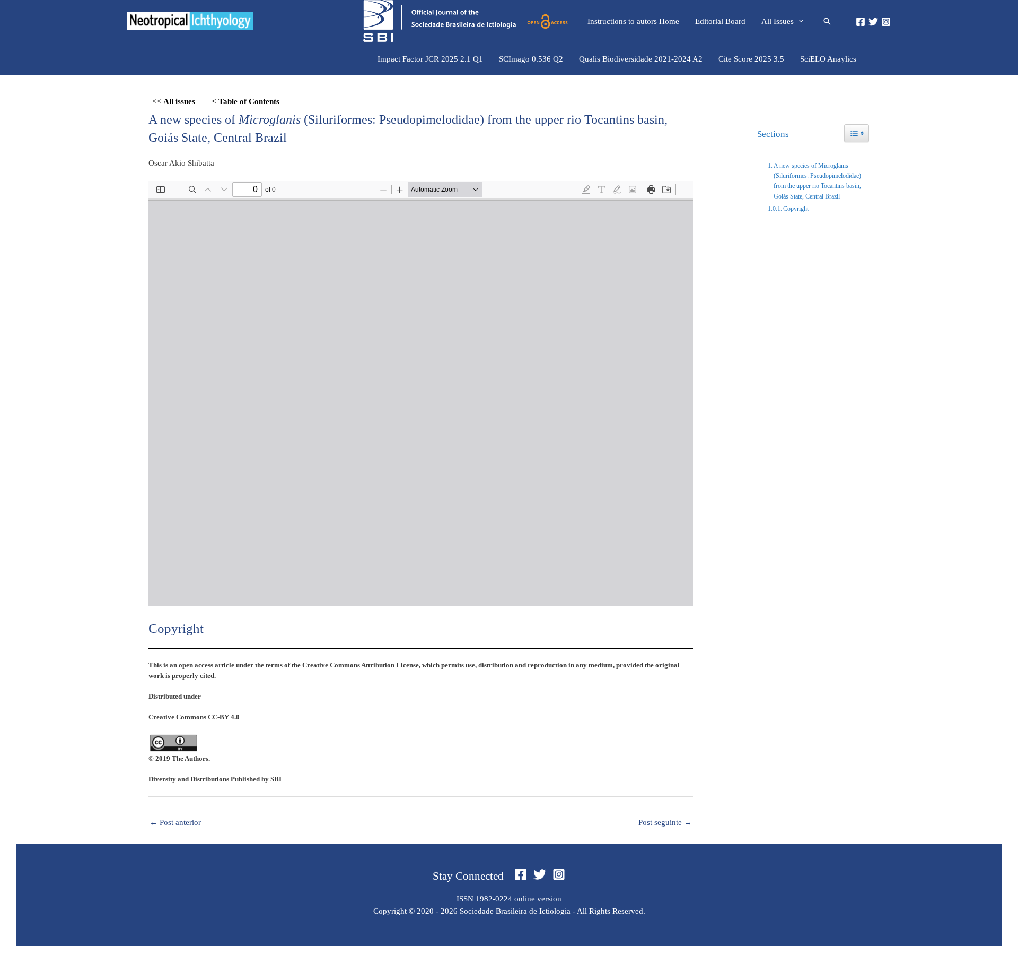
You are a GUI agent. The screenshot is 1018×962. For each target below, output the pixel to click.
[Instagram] (886, 22)
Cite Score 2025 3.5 (751, 59)
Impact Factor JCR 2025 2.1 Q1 (430, 59)
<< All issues (173, 101)
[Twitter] (873, 22)
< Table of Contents (245, 101)
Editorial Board (720, 21)
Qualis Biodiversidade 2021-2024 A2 (641, 59)
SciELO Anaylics (828, 59)
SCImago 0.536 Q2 (531, 59)
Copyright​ (796, 208)
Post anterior (175, 822)
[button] (827, 21)
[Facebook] (860, 22)
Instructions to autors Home (633, 21)
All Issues (777, 21)
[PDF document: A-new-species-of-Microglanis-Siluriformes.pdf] (420, 393)
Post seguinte (665, 822)
